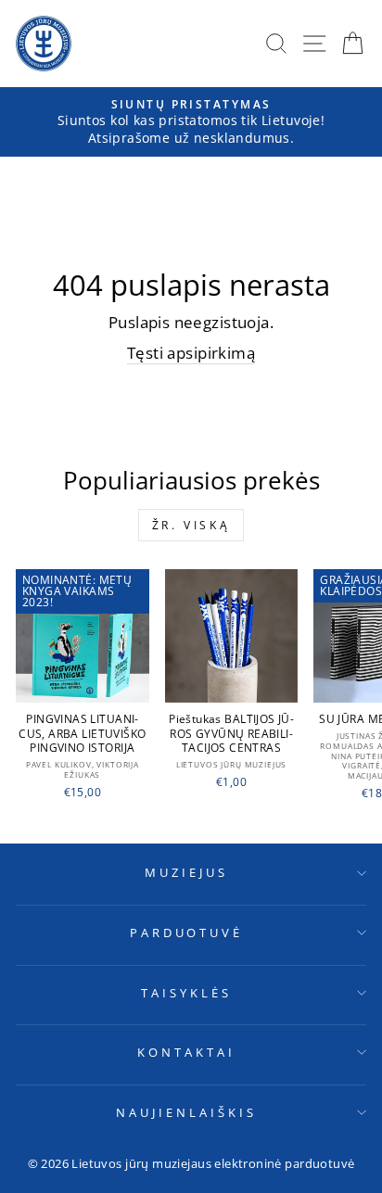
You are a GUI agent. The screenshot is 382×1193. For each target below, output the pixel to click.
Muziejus (186, 872)
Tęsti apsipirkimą (191, 352)
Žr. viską (191, 525)
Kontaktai (186, 1052)
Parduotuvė (187, 932)
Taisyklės (186, 992)
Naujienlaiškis (186, 1112)
